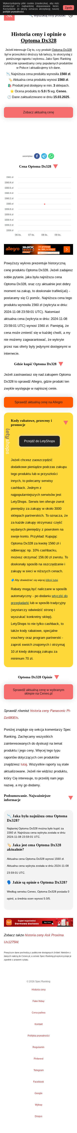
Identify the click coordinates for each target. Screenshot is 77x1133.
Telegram (38, 1070)
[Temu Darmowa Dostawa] (38, 922)
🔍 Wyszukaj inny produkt (47, 15)
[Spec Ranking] (9, 15)
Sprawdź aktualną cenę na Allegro (39, 402)
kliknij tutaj (52, 580)
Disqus (38, 1116)
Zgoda (68, 7)
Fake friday (38, 1001)
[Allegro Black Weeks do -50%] (38, 249)
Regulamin (38, 1047)
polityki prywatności (13, 11)
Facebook (38, 1081)
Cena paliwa (38, 1012)
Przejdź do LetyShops (39, 441)
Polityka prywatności (39, 1035)
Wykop (38, 1104)
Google (38, 1093)
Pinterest (38, 1058)
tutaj (24, 764)
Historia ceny (39, 989)
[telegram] (44, 156)
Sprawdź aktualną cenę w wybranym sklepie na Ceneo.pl (38, 691)
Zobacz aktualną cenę (38, 112)
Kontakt (39, 1024)
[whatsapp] (51, 156)
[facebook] (37, 156)
